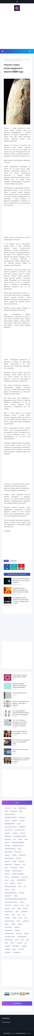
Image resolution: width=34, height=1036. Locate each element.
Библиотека (13, 811)
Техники (7, 889)
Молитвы (18, 858)
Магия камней (8, 852)
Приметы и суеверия (18, 874)
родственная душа (10, 936)
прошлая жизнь (9, 933)
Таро (20, 886)
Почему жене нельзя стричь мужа (20, 750)
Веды (20, 811)
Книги (25, 839)
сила (27, 940)
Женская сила (8, 830)
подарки (20, 924)
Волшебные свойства (10, 817)
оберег (6, 924)
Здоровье (15, 833)
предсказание (8, 930)
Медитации (22, 855)
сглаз (22, 940)
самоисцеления (21, 936)
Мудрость (7, 861)
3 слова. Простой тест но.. (19, 693)
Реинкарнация (15, 877)
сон (25, 943)
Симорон (12, 883)
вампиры (7, 908)
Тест (25, 886)
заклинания (24, 911)
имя (24, 914)
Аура (15, 808)
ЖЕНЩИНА (22, 827)
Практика (7, 871)
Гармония (14, 820)
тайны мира (15, 946)
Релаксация (25, 877)
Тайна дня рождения (10, 886)
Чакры (15, 896)
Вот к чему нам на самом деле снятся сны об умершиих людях (21, 742)
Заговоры (7, 833)
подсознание (8, 927)
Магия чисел (18, 852)
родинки (26, 933)
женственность (9, 911)
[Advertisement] (17, 30)
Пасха (6, 867)
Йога (14, 839)
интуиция (7, 918)
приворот (17, 930)
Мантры (14, 855)
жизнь (17, 911)
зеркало (7, 914)
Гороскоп (22, 820)
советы (12, 943)
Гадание (7, 820)
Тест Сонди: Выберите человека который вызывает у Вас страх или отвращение (20, 712)
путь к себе (19, 933)
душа (19, 908)
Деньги (19, 824)
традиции (7, 949)
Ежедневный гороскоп (11, 827)
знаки (13, 914)
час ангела (21, 949)
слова (6, 943)
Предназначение (17, 871)
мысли (18, 921)
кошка (20, 918)
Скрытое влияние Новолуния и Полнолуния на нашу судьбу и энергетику (21, 580)
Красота (7, 842)
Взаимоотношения (10, 814)
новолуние (25, 921)
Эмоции (22, 902)
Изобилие (23, 833)
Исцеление (8, 839)
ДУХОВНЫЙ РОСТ (10, 824)
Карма (20, 839)
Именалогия (8, 836)
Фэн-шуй (21, 893)
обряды (13, 924)
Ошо (24, 864)
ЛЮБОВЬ (7, 845)
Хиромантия (8, 896)
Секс (6, 883)
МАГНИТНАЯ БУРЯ (10, 849)
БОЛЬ (6, 811)
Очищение (17, 864)
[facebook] (17, 1)
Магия (19, 849)
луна (25, 918)
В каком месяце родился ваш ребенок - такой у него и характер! (20, 703)
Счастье (19, 883)
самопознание (9, 940)
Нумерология (8, 864)
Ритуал (7, 880)
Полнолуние (14, 867)
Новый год (21, 861)
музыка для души (9, 921)
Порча (21, 867)
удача (14, 949)
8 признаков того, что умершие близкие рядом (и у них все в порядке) (21, 760)
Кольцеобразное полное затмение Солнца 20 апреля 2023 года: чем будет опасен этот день (20, 600)
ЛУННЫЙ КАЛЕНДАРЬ (18, 842)
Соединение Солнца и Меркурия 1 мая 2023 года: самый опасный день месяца (20, 590)
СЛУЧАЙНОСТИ (21, 880)
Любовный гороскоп (17, 845)
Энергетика (8, 905)
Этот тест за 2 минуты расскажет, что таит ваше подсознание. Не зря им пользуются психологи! (19, 723)
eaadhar (12, 1033)
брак (27, 905)
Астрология (18, 59)
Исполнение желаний (20, 836)
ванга (13, 908)
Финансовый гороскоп (11, 893)
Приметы (7, 874)
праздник (16, 927)
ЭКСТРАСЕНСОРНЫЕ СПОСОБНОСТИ (15, 899)
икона (18, 914)
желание (25, 908)
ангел (22, 905)
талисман (24, 946)
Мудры (14, 861)
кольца (14, 918)
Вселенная (22, 817)
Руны (12, 880)
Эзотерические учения (11, 902)
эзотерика (7, 952)
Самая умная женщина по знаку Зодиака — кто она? (19, 732)
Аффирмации (22, 808)
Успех (13, 889)
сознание (19, 943)
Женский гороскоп (20, 830)
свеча (16, 940)
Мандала (7, 855)
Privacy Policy (6, 1022)
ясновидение (16, 952)
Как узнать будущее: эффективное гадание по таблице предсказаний (19, 685)
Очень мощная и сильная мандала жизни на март (19, 676)
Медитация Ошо (9, 858)
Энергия (16, 905)
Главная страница (9, 59)
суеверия (7, 946)
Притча (7, 877)
